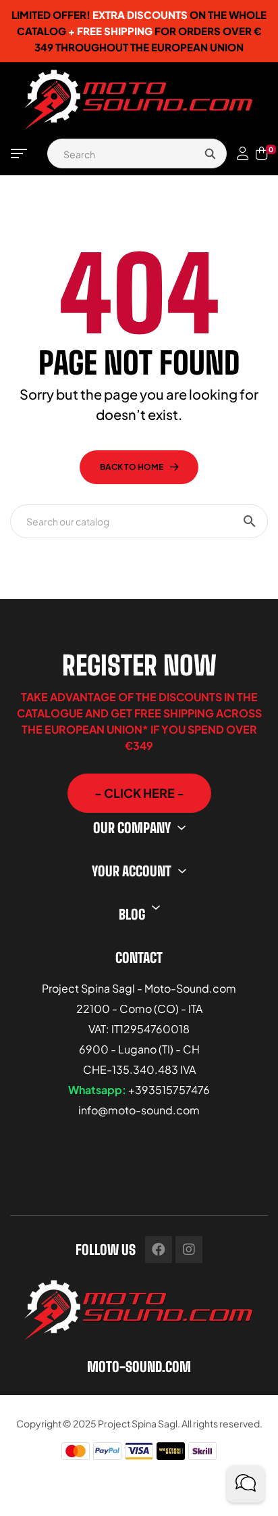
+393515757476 (169, 1090)
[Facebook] (158, 1249)
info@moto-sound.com (139, 1110)
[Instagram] (188, 1249)
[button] (139, 793)
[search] (210, 153)
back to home (131, 467)
